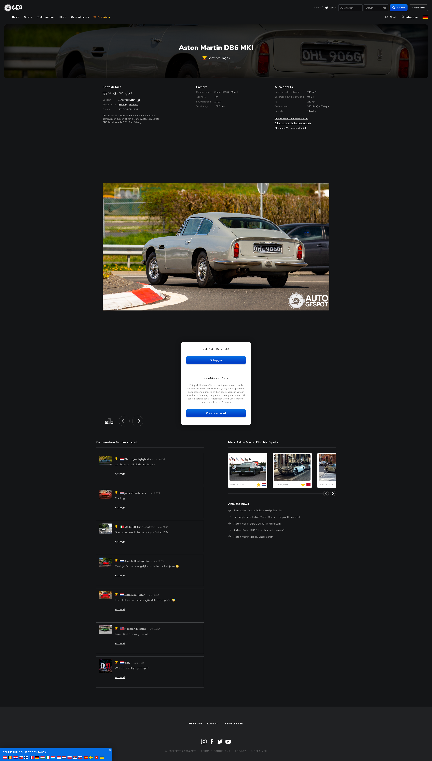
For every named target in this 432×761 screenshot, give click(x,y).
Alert (393, 17)
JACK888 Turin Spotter (139, 527)
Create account (216, 413)
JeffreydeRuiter (127, 99)
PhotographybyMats (137, 459)
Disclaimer (259, 751)
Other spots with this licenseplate (293, 123)
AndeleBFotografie (137, 561)
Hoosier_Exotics (135, 629)
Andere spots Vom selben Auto (291, 118)
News (317, 8)
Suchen (400, 7)
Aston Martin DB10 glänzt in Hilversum (257, 524)
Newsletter (234, 723)
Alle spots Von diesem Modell (291, 128)
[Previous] (326, 493)
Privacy (240, 751)
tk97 (127, 663)
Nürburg (123, 104)
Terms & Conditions (215, 751)
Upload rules (80, 17)
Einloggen (216, 360)
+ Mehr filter (418, 7)
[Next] (332, 493)
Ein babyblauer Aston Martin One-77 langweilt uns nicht (267, 517)
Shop (62, 17)
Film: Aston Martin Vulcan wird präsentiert (259, 510)
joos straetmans (135, 493)
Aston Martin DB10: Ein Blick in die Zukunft (259, 530)
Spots (332, 8)
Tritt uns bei (46, 17)
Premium (103, 17)
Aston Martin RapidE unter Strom (253, 537)
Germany (133, 104)
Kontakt (213, 723)
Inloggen (412, 17)
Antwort (120, 474)
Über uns (195, 723)
